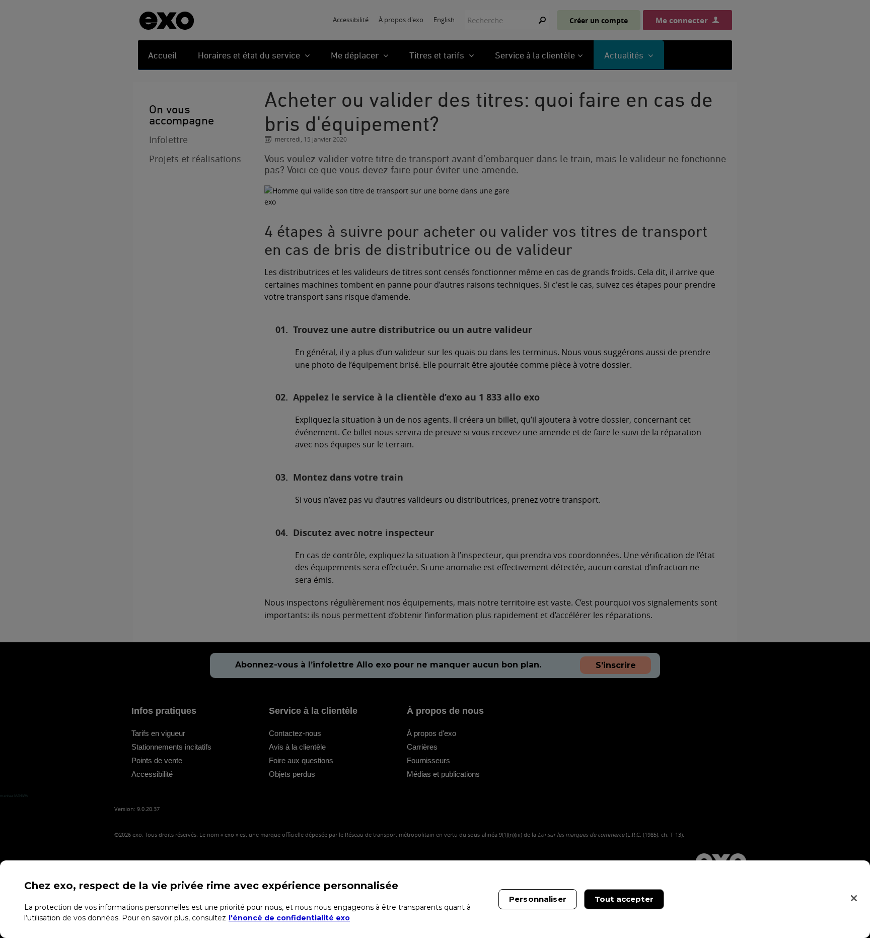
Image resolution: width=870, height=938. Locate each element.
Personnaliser (537, 899)
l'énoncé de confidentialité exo (289, 917)
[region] (435, 899)
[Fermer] (854, 898)
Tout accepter (624, 899)
